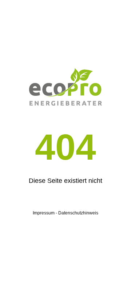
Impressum (44, 213)
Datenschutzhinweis (78, 213)
